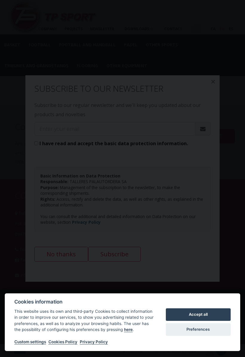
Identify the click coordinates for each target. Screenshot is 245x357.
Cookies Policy (62, 341)
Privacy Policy (94, 341)
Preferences (198, 329)
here (128, 329)
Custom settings (30, 341)
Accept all (198, 314)
